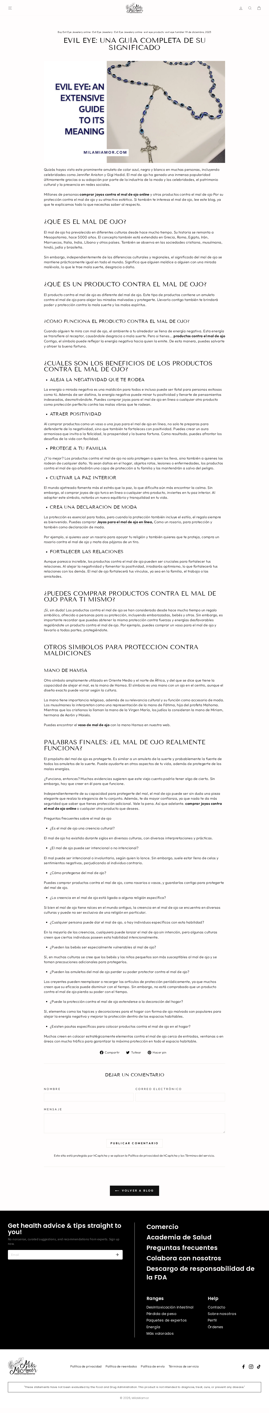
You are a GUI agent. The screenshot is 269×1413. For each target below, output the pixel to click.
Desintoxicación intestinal (170, 1307)
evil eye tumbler (174, 32)
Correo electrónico (158, 1089)
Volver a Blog (137, 1190)
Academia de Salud (179, 1237)
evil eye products (154, 32)
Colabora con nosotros (184, 1258)
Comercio (163, 1226)
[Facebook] (243, 1366)
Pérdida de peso (162, 1313)
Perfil (212, 1320)
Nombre (52, 1089)
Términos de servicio (184, 1366)
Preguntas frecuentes (182, 1247)
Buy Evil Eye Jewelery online (74, 32)
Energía (153, 1326)
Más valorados (160, 1333)
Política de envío (153, 1366)
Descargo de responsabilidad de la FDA (201, 1273)
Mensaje (53, 1109)
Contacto (216, 1307)
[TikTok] (258, 1366)
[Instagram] (251, 1366)
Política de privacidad (86, 1366)
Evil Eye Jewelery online (128, 32)
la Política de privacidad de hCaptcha (151, 1155)
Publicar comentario (134, 1143)
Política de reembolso (121, 1366)
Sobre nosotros (222, 1313)
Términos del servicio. (200, 1155)
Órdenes (215, 1326)
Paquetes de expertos (167, 1320)
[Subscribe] (117, 1254)
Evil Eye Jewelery (102, 32)
